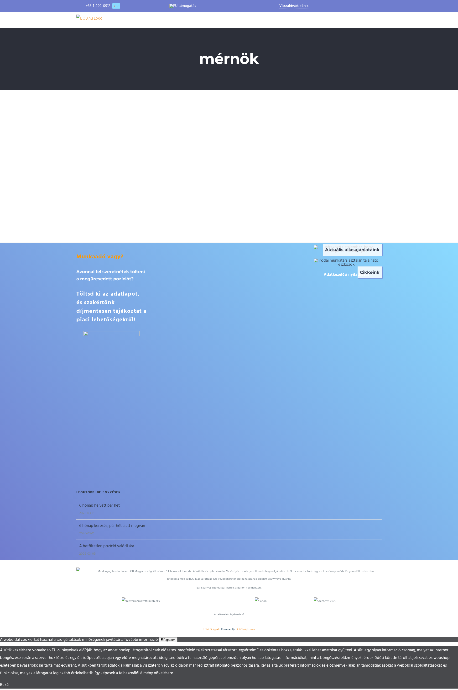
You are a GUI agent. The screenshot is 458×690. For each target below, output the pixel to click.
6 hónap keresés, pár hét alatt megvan (112, 526)
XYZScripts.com (246, 629)
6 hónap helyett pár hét (99, 505)
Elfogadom (168, 640)
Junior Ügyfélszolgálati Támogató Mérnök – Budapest (143, 127)
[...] (137, 208)
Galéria (157, 127)
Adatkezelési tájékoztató (229, 614)
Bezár (5, 685)
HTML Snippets (211, 629)
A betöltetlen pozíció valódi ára (106, 546)
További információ (141, 639)
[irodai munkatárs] (346, 260)
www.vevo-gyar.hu (279, 579)
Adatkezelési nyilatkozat (346, 274)
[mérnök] (150, 127)
